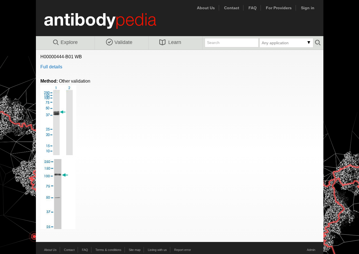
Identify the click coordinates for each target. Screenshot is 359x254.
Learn (174, 42)
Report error (182, 249)
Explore (69, 42)
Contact (231, 8)
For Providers (279, 8)
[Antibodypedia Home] (106, 24)
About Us (206, 8)
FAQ (252, 8)
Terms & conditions (108, 249)
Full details (51, 66)
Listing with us (157, 249)
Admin (311, 249)
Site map (135, 249)
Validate (123, 42)
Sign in (307, 8)
